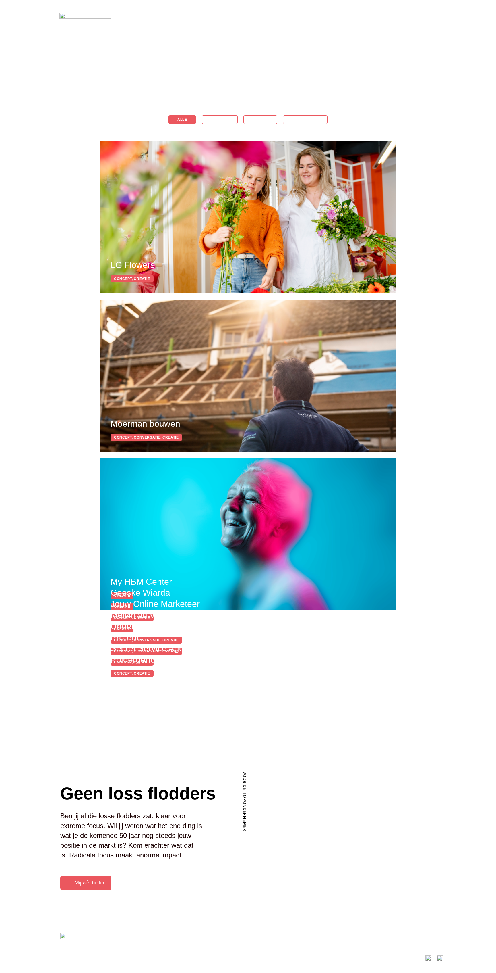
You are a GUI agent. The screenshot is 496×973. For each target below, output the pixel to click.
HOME (316, 19)
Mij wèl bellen (90, 883)
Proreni (125, 637)
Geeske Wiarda (140, 592)
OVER (387, 19)
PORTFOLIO (352, 19)
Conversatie (305, 120)
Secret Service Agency (154, 648)
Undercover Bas (142, 626)
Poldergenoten (139, 659)
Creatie (260, 120)
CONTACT (420, 19)
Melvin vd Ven (137, 615)
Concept (220, 120)
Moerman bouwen (145, 423)
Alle (182, 120)
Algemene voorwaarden (126, 958)
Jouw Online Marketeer (155, 604)
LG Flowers (133, 265)
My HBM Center (141, 581)
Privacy (160, 958)
